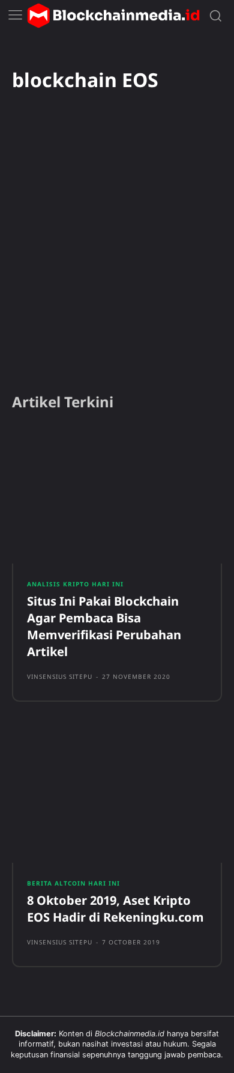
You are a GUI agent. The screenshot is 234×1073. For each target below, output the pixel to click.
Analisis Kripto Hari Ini (75, 584)
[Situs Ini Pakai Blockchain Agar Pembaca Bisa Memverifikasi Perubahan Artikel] (117, 495)
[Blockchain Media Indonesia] (113, 15)
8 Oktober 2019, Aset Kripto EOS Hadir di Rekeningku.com (115, 908)
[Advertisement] (117, 258)
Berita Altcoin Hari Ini (73, 883)
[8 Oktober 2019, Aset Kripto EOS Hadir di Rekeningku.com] (117, 794)
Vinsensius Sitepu (59, 676)
